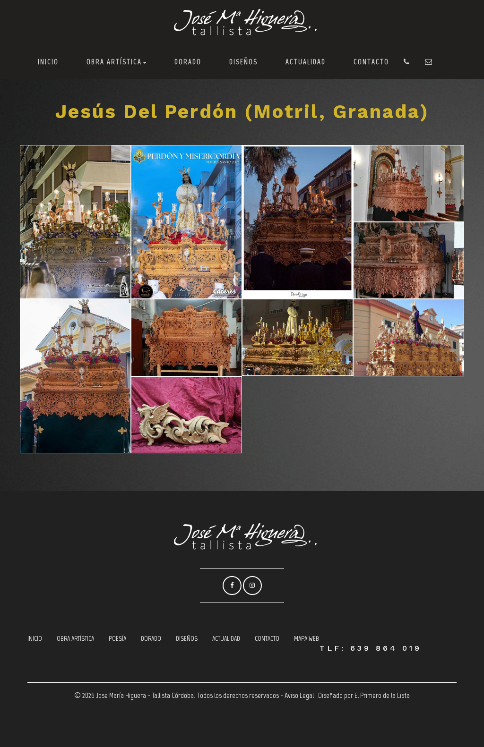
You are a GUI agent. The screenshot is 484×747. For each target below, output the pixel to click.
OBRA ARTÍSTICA (114, 62)
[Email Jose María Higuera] (429, 62)
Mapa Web (306, 639)
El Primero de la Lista (382, 695)
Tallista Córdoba (173, 695)
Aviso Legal (299, 695)
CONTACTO (371, 62)
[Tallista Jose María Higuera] (242, 22)
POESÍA (117, 639)
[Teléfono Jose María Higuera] (407, 62)
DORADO (187, 62)
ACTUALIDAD (305, 62)
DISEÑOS (243, 62)
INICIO (48, 62)
